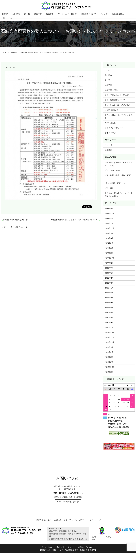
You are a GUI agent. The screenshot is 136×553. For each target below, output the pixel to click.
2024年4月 (109, 238)
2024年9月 (109, 233)
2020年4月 (109, 322)
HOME (5, 14)
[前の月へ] (123, 385)
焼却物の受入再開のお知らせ (15, 220)
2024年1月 (109, 243)
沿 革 (27, 14)
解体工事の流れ (111, 90)
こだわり (104, 14)
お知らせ (13, 52)
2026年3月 (109, 209)
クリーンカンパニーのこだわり (118, 105)
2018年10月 (110, 367)
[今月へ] (128, 385)
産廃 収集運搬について (115, 100)
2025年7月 (109, 218)
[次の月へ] (132, 385)
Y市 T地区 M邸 (112, 170)
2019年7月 (109, 352)
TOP (4, 52)
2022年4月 (109, 278)
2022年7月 (109, 268)
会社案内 (16, 14)
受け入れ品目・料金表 (67, 14)
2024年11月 (109, 228)
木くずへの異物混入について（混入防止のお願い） (119, 194)
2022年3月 (109, 283)
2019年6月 (109, 357)
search (10, 18)
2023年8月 (109, 253)
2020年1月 (109, 327)
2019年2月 (109, 362)
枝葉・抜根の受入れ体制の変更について (119, 176)
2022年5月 (109, 273)
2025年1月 (109, 223)
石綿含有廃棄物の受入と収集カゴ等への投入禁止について (74, 220)
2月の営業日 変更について (116, 183)
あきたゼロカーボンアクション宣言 (119, 116)
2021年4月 (109, 303)
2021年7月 (109, 298)
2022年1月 (109, 288)
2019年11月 (109, 337)
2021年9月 (109, 293)
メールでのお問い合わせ (68, 502)
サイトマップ (110, 133)
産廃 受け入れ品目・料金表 (117, 95)
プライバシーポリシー (114, 128)
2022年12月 (110, 258)
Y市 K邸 (109, 188)
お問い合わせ (3, 18)
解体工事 (38, 14)
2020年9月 (109, 313)
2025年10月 (110, 213)
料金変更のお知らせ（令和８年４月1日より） (119, 163)
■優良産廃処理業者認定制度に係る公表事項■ (68, 539)
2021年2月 (109, 308)
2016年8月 (109, 372)
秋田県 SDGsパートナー (122, 14)
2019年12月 (110, 332)
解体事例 (50, 14)
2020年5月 (109, 317)
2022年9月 (109, 263)
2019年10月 (110, 342)
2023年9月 (109, 248)
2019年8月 (109, 347)
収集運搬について (88, 14)
